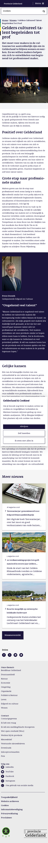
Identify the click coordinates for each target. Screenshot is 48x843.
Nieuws (13, 20)
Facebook (10, 776)
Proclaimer (6, 818)
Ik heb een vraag (8, 723)
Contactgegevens (9, 719)
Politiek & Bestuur (9, 695)
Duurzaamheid (8, 675)
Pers (3, 756)
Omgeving (5, 687)
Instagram (10, 781)
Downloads (6, 748)
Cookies (5, 805)
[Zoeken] (44, 11)
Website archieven (10, 801)
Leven (3, 700)
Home (5, 20)
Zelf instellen (24, 433)
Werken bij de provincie (11, 735)
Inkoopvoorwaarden (10, 752)
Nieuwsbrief (6, 740)
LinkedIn (10, 767)
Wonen (4, 708)
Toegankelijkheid (9, 797)
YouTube (10, 772)
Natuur (4, 679)
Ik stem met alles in (24, 441)
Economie (5, 683)
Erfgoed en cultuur (9, 704)
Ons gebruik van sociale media (19, 785)
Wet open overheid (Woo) (12, 731)
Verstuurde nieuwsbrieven (13, 744)
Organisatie (6, 691)
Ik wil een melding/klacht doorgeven (18, 727)
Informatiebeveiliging (12, 810)
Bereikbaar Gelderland (11, 670)
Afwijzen (24, 426)
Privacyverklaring (9, 814)
